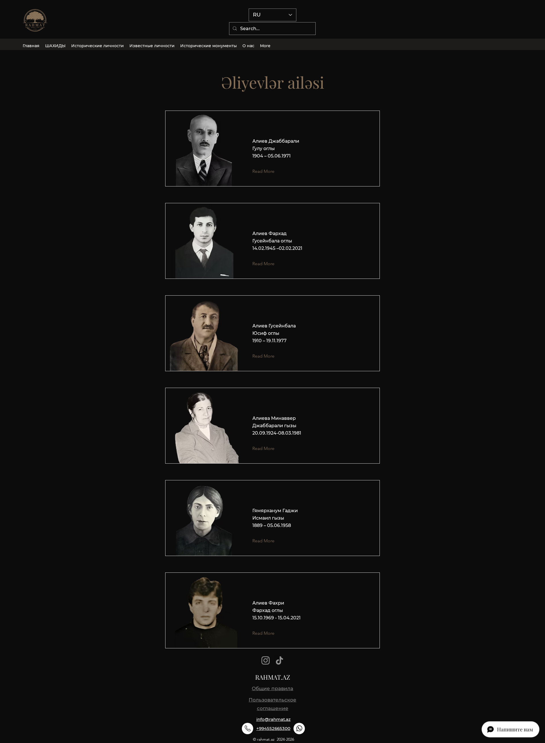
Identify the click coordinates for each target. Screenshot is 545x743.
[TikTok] (279, 660)
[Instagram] (265, 660)
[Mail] (247, 728)
